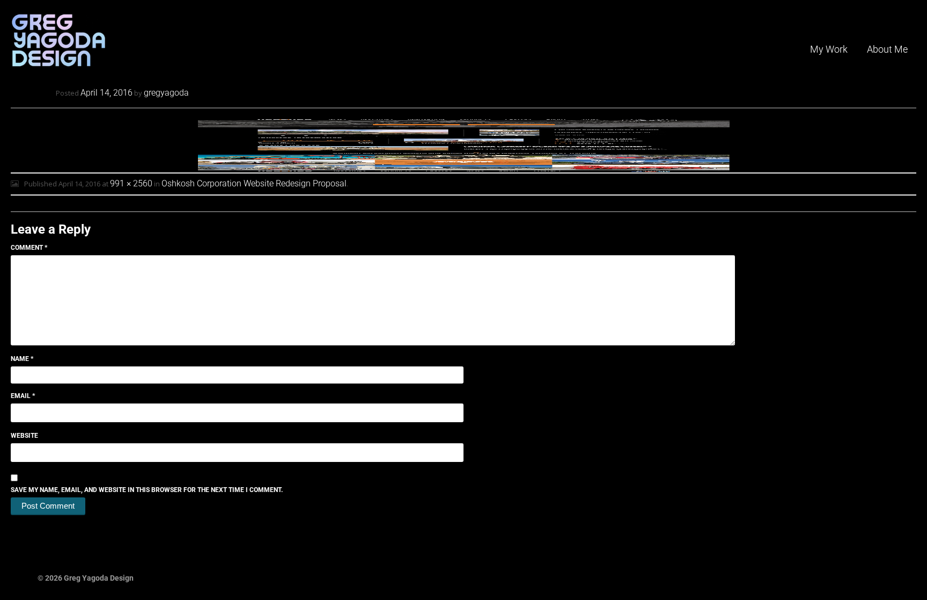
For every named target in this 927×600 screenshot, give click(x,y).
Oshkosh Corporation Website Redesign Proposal (254, 183)
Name (22, 359)
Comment (29, 247)
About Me (887, 49)
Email (23, 396)
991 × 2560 (131, 183)
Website (24, 435)
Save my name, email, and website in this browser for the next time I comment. (147, 490)
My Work (829, 49)
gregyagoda (166, 93)
